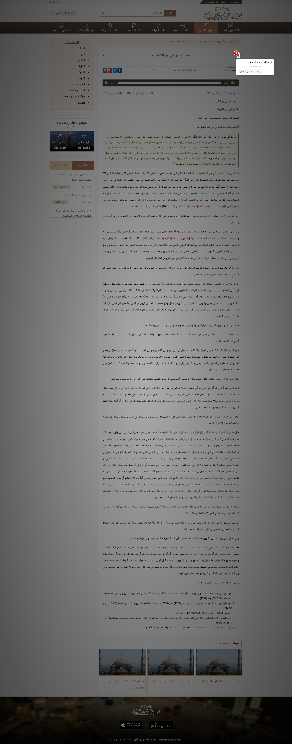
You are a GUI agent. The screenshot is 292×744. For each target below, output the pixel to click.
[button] (260, 66)
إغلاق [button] (258, 71)
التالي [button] (242, 71)
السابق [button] (249, 71)
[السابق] (238, 55)
